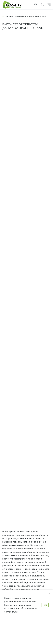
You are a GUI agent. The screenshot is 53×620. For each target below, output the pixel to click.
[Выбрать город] (35, 4)
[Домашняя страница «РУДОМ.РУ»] (12, 5)
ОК (45, 605)
